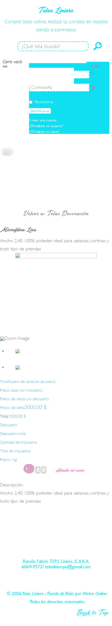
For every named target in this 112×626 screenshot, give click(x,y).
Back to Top (92, 612)
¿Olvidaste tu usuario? (46, 126)
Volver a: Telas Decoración (56, 213)
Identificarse (40, 111)
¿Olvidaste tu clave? (44, 131)
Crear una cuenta (43, 120)
